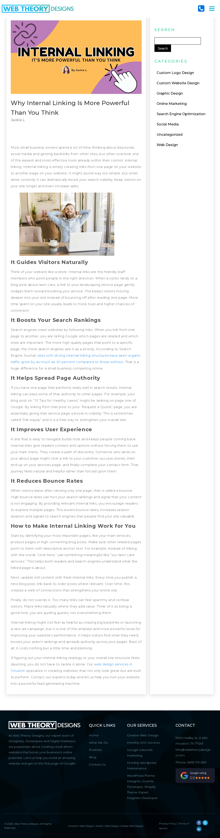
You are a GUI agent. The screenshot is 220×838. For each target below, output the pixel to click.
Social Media (168, 124)
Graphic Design (170, 93)
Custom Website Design (178, 83)
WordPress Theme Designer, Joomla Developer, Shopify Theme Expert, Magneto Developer (142, 787)
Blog (92, 757)
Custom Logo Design (175, 73)
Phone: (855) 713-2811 (191, 762)
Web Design (167, 145)
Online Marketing (172, 104)
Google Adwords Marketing (140, 752)
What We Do (98, 743)
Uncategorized (170, 135)
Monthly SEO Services (143, 743)
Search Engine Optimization (181, 114)
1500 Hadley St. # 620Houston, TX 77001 (192, 740)
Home (94, 735)
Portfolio (95, 750)
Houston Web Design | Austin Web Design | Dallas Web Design (106, 825)
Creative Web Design (143, 735)
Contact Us (97, 764)
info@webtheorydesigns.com (193, 752)
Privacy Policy (168, 823)
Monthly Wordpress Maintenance (141, 765)
